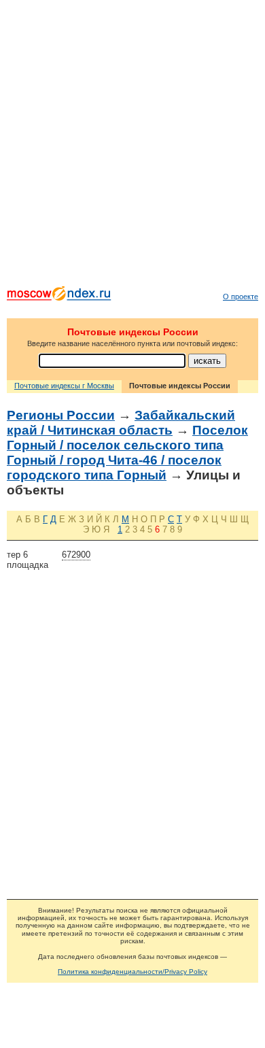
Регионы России (61, 415)
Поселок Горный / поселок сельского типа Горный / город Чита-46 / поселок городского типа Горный (127, 452)
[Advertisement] (132, 146)
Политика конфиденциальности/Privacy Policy (132, 971)
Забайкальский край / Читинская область (121, 422)
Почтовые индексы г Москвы (64, 386)
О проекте (240, 296)
